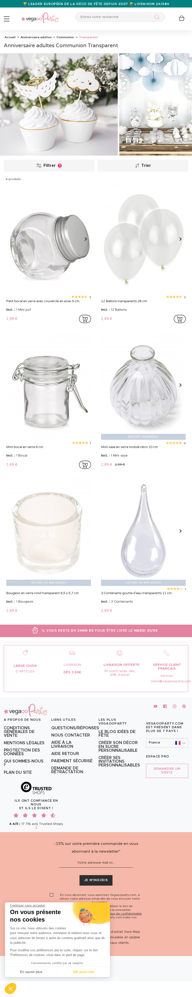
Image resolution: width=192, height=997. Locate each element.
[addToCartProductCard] (85, 319)
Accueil (10, 37)
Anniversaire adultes (35, 37)
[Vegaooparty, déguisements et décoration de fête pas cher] (40, 15)
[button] (10, 989)
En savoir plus (31, 972)
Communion (65, 37)
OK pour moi (83, 972)
